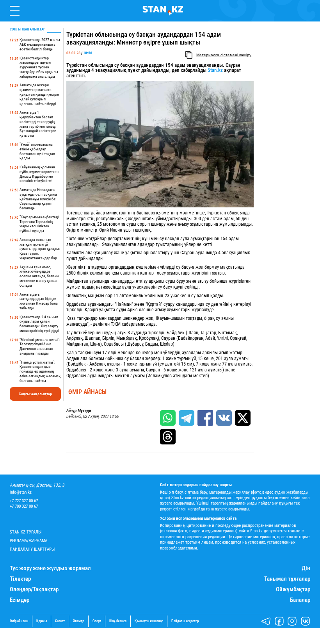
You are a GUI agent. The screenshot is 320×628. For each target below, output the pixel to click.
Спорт (96, 621)
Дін (306, 568)
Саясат (60, 621)
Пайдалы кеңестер (185, 621)
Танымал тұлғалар (287, 579)
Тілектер (20, 579)
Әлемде (78, 621)
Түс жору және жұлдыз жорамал (50, 568)
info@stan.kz (21, 492)
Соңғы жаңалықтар (35, 394)
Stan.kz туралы (25, 532)
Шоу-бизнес (117, 621)
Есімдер (19, 600)
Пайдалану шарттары (32, 549)
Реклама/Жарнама (28, 540)
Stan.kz (215, 70)
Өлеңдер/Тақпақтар (34, 589)
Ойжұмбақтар (293, 589)
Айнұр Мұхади (78, 411)
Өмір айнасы (87, 392)
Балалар (300, 600)
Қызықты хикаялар (149, 621)
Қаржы (41, 621)
